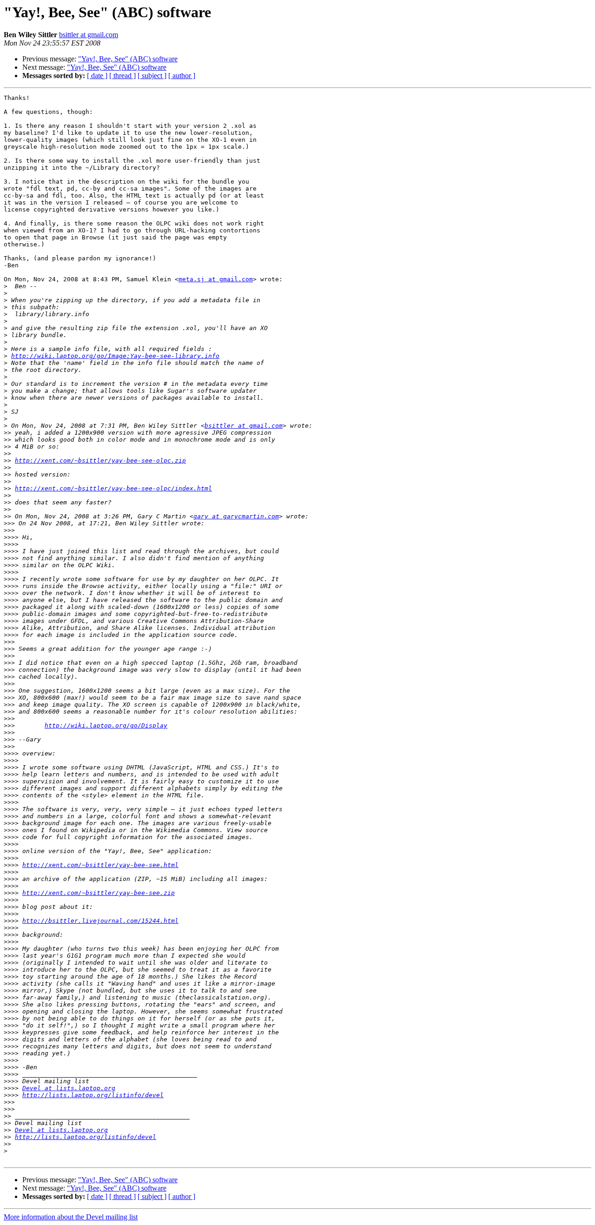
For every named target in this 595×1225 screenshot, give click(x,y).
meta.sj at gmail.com (215, 279)
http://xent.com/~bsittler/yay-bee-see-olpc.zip (100, 460)
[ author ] (181, 75)
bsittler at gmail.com (88, 35)
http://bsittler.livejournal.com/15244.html (100, 920)
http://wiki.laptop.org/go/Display (106, 725)
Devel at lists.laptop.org (68, 1088)
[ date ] (97, 75)
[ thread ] (122, 75)
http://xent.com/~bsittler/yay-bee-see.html (100, 864)
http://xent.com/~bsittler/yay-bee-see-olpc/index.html (113, 488)
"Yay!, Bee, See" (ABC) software (128, 59)
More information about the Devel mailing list (71, 1217)
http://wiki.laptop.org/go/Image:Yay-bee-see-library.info (115, 355)
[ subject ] (152, 75)
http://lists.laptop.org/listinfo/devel (93, 1095)
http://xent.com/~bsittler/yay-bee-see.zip (98, 892)
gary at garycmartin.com (236, 516)
